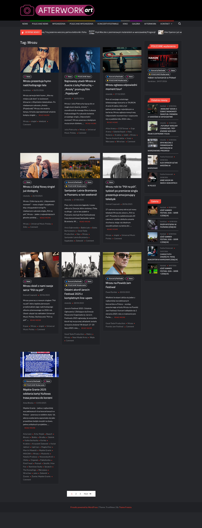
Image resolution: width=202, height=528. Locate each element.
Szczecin (48, 466)
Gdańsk (51, 437)
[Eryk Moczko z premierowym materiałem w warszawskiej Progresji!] (76, 32)
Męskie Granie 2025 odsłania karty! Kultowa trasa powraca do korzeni (37, 393)
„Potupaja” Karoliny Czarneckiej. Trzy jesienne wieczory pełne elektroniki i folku (163, 129)
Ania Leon (27, 434)
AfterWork (150, 24)
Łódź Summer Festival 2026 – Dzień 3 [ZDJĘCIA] (169, 213)
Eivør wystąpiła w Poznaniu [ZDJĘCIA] (168, 226)
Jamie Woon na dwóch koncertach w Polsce (162, 183)
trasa (129, 138)
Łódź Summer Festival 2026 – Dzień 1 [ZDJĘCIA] (169, 271)
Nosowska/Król (46, 457)
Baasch (49, 434)
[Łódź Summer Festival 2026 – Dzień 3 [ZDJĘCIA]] (152, 210)
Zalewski (79, 240)
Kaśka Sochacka (31, 440)
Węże (92, 337)
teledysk (42, 121)
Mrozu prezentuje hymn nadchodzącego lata (37, 83)
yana (35, 473)
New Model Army (80, 337)
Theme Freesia (125, 507)
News (25, 24)
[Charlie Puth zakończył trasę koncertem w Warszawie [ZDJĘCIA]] (152, 251)
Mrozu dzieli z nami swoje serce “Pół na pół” (38, 287)
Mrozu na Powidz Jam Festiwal (118, 285)
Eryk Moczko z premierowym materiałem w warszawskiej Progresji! (109, 32)
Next (86, 494)
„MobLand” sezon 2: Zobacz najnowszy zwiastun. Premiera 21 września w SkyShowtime (163, 113)
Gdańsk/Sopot (119, 131)
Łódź (126, 135)
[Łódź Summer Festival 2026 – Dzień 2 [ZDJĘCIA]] (152, 237)
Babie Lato (85, 227)
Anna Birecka (28, 403)
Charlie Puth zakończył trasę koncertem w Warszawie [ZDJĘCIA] (163, 257)
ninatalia (67, 98)
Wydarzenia (58, 24)
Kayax (25, 326)
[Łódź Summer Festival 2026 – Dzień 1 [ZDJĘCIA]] (152, 268)
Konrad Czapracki (113, 204)
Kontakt (165, 24)
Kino (125, 24)
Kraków (118, 135)
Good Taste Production (74, 334)
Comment (27, 124)
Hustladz (163, 106)
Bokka (34, 437)
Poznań (38, 463)
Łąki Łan (35, 447)
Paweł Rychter (111, 292)
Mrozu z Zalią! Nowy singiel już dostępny (39, 188)
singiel (34, 121)
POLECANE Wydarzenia (81, 24)
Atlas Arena (111, 128)
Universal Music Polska (41, 224)
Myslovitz (45, 453)
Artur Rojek (39, 434)
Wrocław (121, 141)
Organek (34, 460)
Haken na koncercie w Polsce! (162, 78)
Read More (44, 115)
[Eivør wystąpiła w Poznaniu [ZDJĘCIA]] (152, 224)
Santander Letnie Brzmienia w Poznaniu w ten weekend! (80, 192)
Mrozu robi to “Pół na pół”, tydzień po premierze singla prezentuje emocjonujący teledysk (122, 192)
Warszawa (42, 470)
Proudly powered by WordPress (84, 507)
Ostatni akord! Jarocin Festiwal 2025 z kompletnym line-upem (78, 293)
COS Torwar (123, 128)
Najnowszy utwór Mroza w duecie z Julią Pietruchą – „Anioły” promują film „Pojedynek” (80, 87)
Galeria (136, 24)
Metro (89, 334)
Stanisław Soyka (35, 466)
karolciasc (27, 90)
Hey (78, 234)
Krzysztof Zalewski (40, 443)
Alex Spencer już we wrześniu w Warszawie (167, 32)
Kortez (43, 440)
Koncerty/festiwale (108, 24)
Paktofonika (45, 460)
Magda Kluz (46, 447)
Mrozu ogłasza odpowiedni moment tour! (121, 86)
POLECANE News (40, 24)
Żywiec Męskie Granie (41, 476)
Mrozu (26, 121)
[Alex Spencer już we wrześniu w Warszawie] (145, 32)
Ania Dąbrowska (71, 227)
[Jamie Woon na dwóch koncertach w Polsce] (152, 177)
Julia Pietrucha (70, 129)
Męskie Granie (45, 450)
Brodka (42, 437)
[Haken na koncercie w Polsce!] (163, 59)
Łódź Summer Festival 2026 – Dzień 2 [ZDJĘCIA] (169, 239)
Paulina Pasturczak (166, 157)
